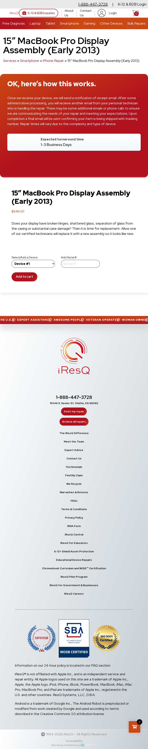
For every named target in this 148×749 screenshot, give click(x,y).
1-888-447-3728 (93, 4)
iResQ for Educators (74, 543)
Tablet (50, 23)
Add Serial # (69, 257)
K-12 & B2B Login (132, 4)
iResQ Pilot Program (74, 576)
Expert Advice (74, 450)
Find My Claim (74, 475)
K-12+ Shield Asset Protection (74, 551)
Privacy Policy (74, 517)
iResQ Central (74, 534)
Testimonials (74, 467)
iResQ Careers (74, 593)
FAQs (74, 500)
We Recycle (74, 484)
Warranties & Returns (74, 492)
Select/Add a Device (25, 257)
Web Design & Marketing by (65, 745)
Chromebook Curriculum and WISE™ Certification (74, 568)
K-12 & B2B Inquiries (41, 13)
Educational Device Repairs (74, 560)
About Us (69, 13)
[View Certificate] (106, 639)
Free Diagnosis (13, 23)
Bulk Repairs (136, 23)
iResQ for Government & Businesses (74, 585)
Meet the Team (74, 441)
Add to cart (24, 277)
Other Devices (111, 23)
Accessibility (74, 741)
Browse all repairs (74, 421)
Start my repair (74, 411)
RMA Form (74, 526)
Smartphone (69, 23)
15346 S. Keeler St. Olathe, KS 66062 (74, 403)
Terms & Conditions (74, 509)
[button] (134, 727)
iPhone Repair (53, 60)
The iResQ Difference (74, 433)
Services (9, 60)
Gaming (89, 23)
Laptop (35, 23)
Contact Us (86, 13)
